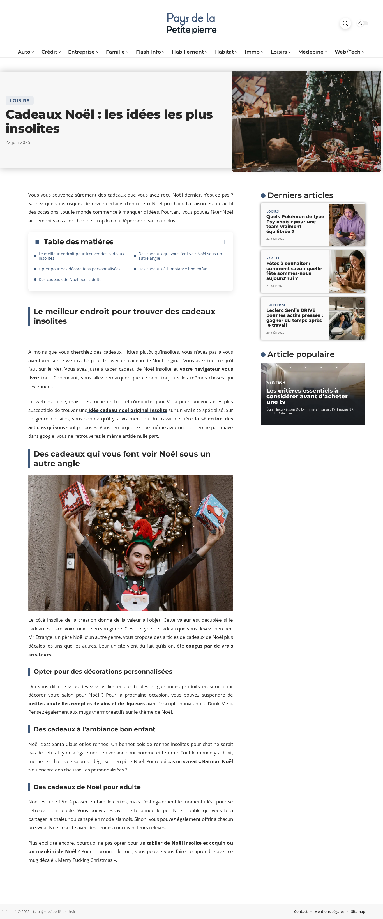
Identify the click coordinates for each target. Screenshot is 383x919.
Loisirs (20, 100)
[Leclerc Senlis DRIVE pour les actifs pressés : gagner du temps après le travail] (347, 318)
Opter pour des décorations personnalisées (80, 268)
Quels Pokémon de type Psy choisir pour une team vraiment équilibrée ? (295, 224)
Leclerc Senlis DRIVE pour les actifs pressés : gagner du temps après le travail (294, 318)
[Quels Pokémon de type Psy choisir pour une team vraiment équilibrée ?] (347, 225)
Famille (273, 258)
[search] (345, 23)
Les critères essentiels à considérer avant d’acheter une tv (307, 396)
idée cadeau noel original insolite (127, 410)
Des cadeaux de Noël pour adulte (70, 279)
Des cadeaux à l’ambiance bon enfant (174, 268)
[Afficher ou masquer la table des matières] (170, 242)
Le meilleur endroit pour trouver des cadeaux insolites (81, 256)
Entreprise (276, 305)
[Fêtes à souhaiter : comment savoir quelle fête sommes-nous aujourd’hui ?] (347, 271)
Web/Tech (275, 382)
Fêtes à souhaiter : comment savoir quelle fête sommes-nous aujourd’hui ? (294, 271)
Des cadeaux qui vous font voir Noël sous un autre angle (180, 256)
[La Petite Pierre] (191, 23)
